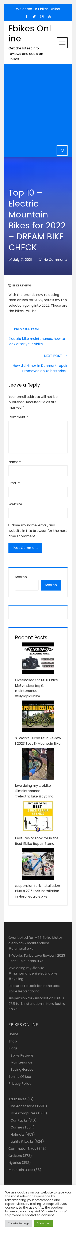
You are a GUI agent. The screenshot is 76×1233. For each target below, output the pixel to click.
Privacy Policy (19, 1083)
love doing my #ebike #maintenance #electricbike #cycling (34, 791)
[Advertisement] (38, 105)
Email (14, 483)
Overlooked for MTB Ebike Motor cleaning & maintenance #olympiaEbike (35, 943)
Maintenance (22, 1062)
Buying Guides (22, 1069)
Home (13, 1034)
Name (14, 462)
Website (15, 504)
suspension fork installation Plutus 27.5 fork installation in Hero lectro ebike (37, 891)
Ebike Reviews (22, 285)
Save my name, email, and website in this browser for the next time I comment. (37, 530)
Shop (12, 1041)
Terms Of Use (19, 1076)
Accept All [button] (43, 1223)
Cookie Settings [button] (18, 1223)
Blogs (12, 1048)
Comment (18, 417)
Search (21, 577)
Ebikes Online (29, 33)
